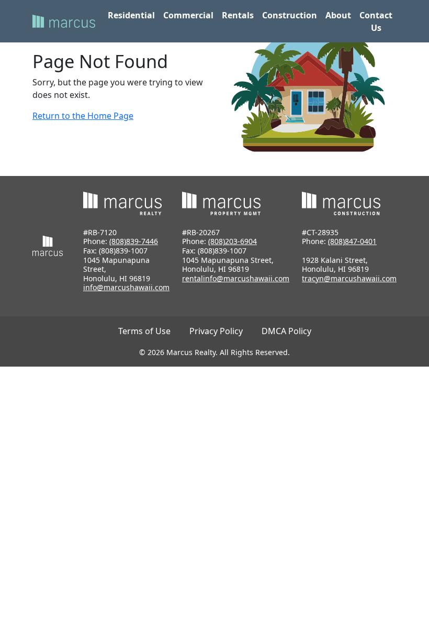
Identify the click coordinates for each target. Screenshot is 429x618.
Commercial (188, 15)
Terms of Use (144, 331)
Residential (131, 15)
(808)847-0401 (352, 241)
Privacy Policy (216, 331)
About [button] (338, 15)
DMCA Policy (286, 331)
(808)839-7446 (133, 241)
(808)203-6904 (232, 241)
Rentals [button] (238, 15)
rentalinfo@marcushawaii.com (235, 278)
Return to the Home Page (82, 116)
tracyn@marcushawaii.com (349, 278)
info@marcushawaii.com (126, 287)
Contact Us (375, 21)
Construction (289, 15)
